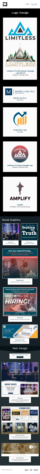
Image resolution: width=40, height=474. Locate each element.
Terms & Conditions (26, 470)
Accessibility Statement (35, 470)
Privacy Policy (31, 470)
